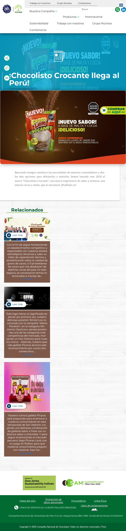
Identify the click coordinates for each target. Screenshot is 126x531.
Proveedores (78, 500)
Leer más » (27, 279)
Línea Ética (100, 500)
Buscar (117, 9)
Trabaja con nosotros (40, 3)
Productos (69, 16)
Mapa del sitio (28, 500)
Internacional (93, 16)
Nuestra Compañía (42, 11)
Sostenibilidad (39, 23)
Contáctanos (84, 3)
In (123, 9)
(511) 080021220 (68, 507)
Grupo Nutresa (64, 3)
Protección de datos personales (53, 501)
